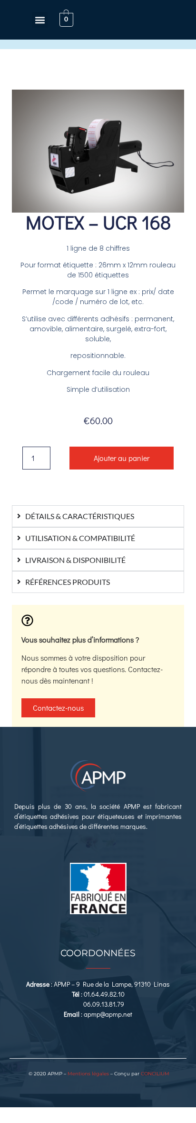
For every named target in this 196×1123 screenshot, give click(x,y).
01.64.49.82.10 (104, 994)
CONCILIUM (155, 1074)
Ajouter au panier (121, 458)
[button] (40, 20)
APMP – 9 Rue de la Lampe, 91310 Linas (112, 984)
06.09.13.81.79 (103, 1004)
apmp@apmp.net (108, 1014)
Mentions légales (88, 1074)
